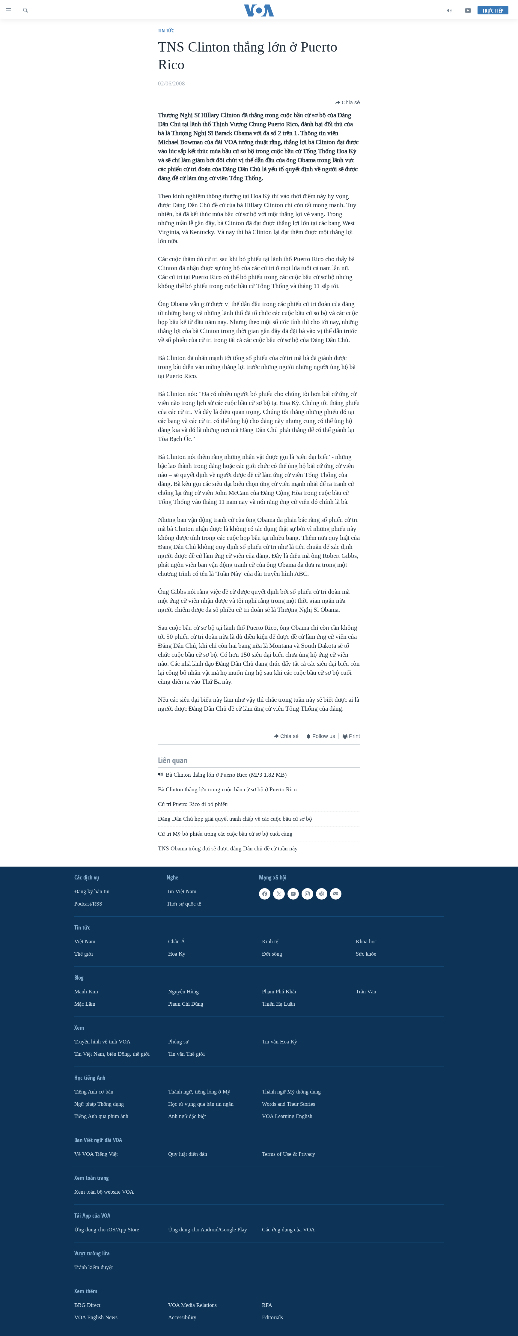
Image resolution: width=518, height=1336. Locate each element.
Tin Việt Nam (181, 891)
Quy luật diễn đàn (187, 1154)
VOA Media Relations (192, 1305)
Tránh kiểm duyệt (93, 1267)
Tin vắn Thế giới (186, 1054)
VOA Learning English (287, 1116)
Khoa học (366, 941)
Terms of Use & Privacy (288, 1154)
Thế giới (83, 954)
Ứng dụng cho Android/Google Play (207, 1229)
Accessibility (182, 1317)
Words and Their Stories (288, 1104)
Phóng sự (178, 1041)
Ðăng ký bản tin (91, 891)
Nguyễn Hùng (183, 991)
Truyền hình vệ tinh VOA (102, 1041)
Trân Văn (366, 991)
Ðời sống (272, 954)
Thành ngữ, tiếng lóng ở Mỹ (199, 1091)
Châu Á (176, 941)
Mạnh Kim (86, 991)
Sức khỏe (366, 954)
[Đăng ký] (335, 894)
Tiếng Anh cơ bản (93, 1091)
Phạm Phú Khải (279, 991)
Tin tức (166, 30)
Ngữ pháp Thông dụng (99, 1104)
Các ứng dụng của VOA (288, 1229)
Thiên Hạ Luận (278, 1004)
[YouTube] (468, 10)
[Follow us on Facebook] (264, 894)
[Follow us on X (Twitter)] (278, 894)
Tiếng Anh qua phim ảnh (101, 1116)
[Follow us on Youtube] (293, 894)
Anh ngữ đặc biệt (187, 1116)
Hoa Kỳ (176, 954)
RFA (267, 1305)
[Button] (347, 102)
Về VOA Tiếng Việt (96, 1154)
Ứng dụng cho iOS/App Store (106, 1229)
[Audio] (449, 10)
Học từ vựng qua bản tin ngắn (201, 1104)
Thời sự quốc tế (184, 903)
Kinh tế (270, 941)
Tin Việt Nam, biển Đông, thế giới (112, 1054)
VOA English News (96, 1317)
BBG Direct (87, 1305)
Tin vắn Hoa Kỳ (279, 1041)
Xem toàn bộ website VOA (104, 1192)
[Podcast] (321, 894)
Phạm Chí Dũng (185, 1004)
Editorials (272, 1317)
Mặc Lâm (84, 1004)
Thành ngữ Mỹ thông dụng (291, 1091)
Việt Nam (84, 941)
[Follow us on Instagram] (307, 894)
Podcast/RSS (88, 903)
